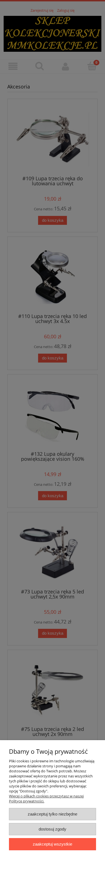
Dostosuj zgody (52, 829)
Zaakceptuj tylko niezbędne (52, 814)
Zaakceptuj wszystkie (52, 844)
